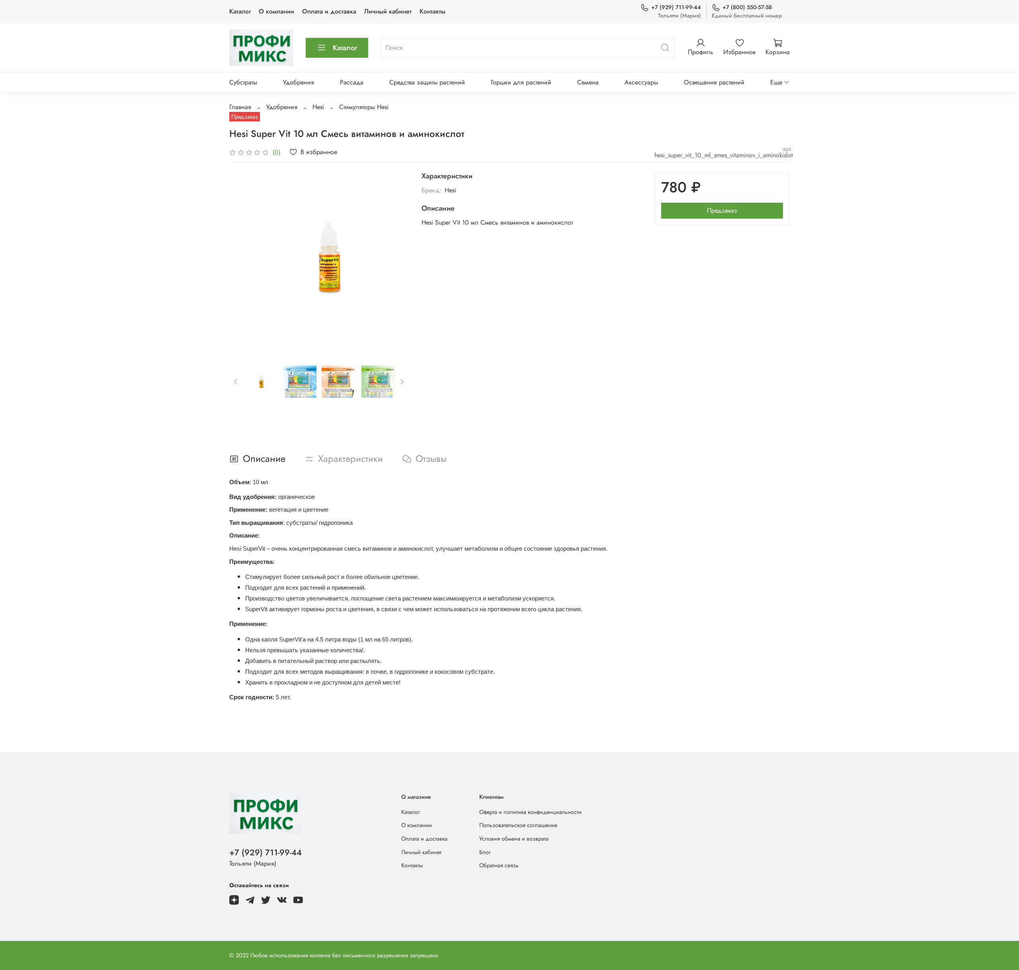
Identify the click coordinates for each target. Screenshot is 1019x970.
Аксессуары (641, 82)
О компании (276, 11)
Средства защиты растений (427, 82)
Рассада (351, 82)
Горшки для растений (521, 82)
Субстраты (243, 82)
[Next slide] (396, 262)
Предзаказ (722, 210)
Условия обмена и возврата (514, 839)
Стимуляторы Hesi (363, 106)
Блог (485, 852)
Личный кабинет (388, 11)
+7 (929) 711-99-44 (676, 7)
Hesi (318, 106)
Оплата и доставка (329, 11)
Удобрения (298, 82)
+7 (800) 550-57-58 (747, 7)
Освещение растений (714, 82)
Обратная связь (499, 865)
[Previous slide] (242, 262)
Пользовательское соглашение (518, 825)
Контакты (432, 11)
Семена (588, 82)
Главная (240, 106)
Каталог (240, 11)
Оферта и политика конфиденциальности (530, 812)
